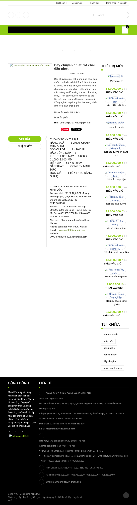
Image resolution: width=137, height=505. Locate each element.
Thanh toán (94, 3)
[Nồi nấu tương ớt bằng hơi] (115, 146)
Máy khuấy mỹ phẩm (116, 276)
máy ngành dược (113, 368)
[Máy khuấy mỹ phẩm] (115, 271)
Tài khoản (60, 3)
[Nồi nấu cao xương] (115, 198)
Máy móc (69, 50)
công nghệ (109, 348)
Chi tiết (24, 138)
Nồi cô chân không (116, 228)
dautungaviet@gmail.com (116, 456)
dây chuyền (110, 361)
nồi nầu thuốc (111, 334)
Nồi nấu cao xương (116, 203)
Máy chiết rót (83, 50)
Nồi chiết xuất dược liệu (116, 252)
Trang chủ (56, 50)
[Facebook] (11, 15)
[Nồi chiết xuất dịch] (115, 100)
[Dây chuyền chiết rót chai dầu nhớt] (30, 65)
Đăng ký (123, 3)
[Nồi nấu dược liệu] (115, 174)
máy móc (108, 341)
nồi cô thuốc (110, 354)
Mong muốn (77, 3)
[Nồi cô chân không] (115, 222)
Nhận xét (25, 146)
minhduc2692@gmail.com (71, 230)
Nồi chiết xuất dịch (116, 105)
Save (66, 129)
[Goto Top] (126, 495)
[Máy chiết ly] (115, 76)
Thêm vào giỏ (114, 92)
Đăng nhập (111, 3)
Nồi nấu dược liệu (116, 179)
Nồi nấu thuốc (116, 127)
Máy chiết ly (116, 81)
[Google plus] (18, 15)
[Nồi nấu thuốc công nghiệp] (115, 295)
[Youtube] (26, 15)
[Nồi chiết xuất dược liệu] (115, 247)
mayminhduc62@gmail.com (60, 428)
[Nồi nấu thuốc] (115, 122)
